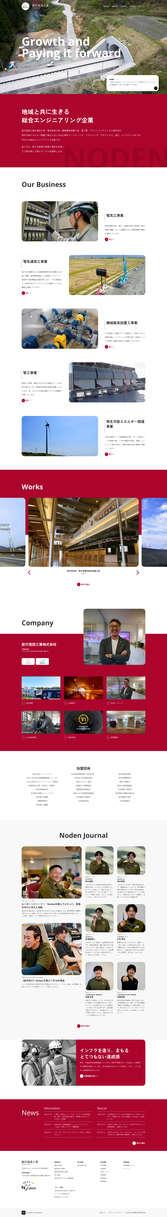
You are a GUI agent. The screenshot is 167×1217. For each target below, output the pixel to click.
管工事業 (57, 1175)
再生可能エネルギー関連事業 (64, 1178)
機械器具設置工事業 (61, 1172)
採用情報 (132, 6)
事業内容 (106, 6)
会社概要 (124, 6)
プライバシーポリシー (115, 1213)
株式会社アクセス (60, 1197)
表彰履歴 (103, 1181)
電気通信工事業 (60, 1169)
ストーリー (141, 6)
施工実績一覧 (82, 1165)
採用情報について (129, 1165)
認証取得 (103, 1178)
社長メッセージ (105, 1172)
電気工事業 (58, 1165)
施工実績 (115, 6)
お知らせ (102, 1213)
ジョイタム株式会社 (61, 1194)
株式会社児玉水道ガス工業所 (64, 1191)
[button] (29, 572)
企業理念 (103, 1169)
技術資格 (103, 1175)
